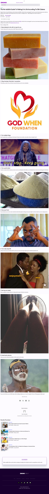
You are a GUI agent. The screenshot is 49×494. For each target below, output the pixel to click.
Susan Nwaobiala (8, 15)
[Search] (39, 5)
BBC (20, 21)
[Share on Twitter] (23, 400)
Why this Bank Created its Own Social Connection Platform (18, 423)
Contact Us (23, 478)
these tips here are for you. (14, 22)
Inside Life (10, 422)
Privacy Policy (27, 478)
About (14, 478)
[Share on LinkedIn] (26, 400)
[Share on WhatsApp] (29, 400)
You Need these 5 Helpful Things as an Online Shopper (18, 438)
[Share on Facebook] (20, 400)
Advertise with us (19, 478)
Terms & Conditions (32, 478)
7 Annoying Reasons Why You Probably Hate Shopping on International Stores (22, 446)
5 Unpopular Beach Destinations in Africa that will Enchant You (19, 431)
